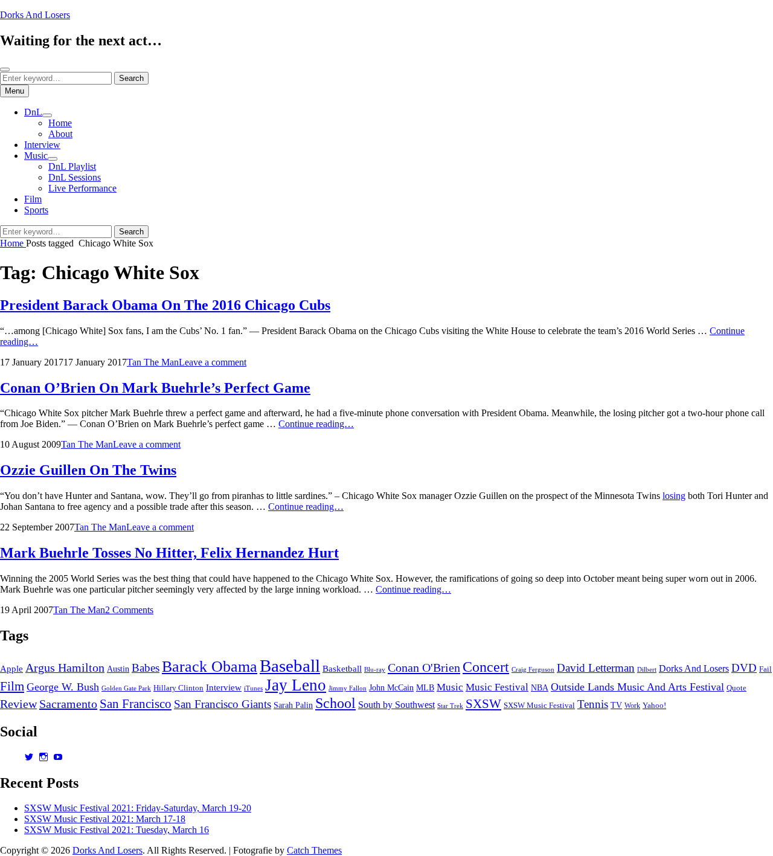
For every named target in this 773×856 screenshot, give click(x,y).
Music (36, 155)
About (60, 134)
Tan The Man (153, 362)
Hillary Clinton (178, 688)
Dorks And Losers (35, 15)
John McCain (391, 687)
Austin (118, 669)
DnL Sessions (74, 177)
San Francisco (136, 704)
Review (18, 703)
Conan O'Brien (424, 667)
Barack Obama (209, 666)
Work (632, 705)
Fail (765, 669)
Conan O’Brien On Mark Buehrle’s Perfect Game (155, 388)
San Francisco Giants (222, 704)
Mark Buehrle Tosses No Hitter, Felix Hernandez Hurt (169, 553)
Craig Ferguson (533, 669)
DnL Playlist (72, 166)
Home (60, 123)
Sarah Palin (293, 705)
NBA (539, 687)
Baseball (290, 665)
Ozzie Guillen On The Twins (88, 470)
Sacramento (68, 703)
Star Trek (450, 705)
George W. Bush (63, 687)
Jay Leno (295, 685)
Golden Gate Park (126, 688)
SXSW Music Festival (539, 705)
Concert (486, 666)
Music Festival (497, 687)
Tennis (592, 704)
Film (33, 199)
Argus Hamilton (64, 667)
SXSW (483, 704)
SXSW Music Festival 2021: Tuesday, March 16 (116, 830)
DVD (744, 667)
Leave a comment (212, 362)
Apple (11, 668)
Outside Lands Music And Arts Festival (637, 687)
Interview (42, 145)
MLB (425, 687)
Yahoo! (654, 705)
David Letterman (596, 667)
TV (616, 705)
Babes (145, 667)
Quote (736, 688)
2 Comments (129, 610)
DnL (33, 112)
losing (673, 496)
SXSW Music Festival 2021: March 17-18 (104, 819)
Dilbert (646, 669)
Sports (36, 210)
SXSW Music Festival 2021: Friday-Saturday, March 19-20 (137, 808)
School (335, 703)
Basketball (342, 669)
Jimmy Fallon (348, 688)
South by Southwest (396, 705)
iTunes (253, 688)
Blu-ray (374, 669)
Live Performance (82, 188)
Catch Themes (314, 850)
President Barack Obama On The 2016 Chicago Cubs (165, 305)
